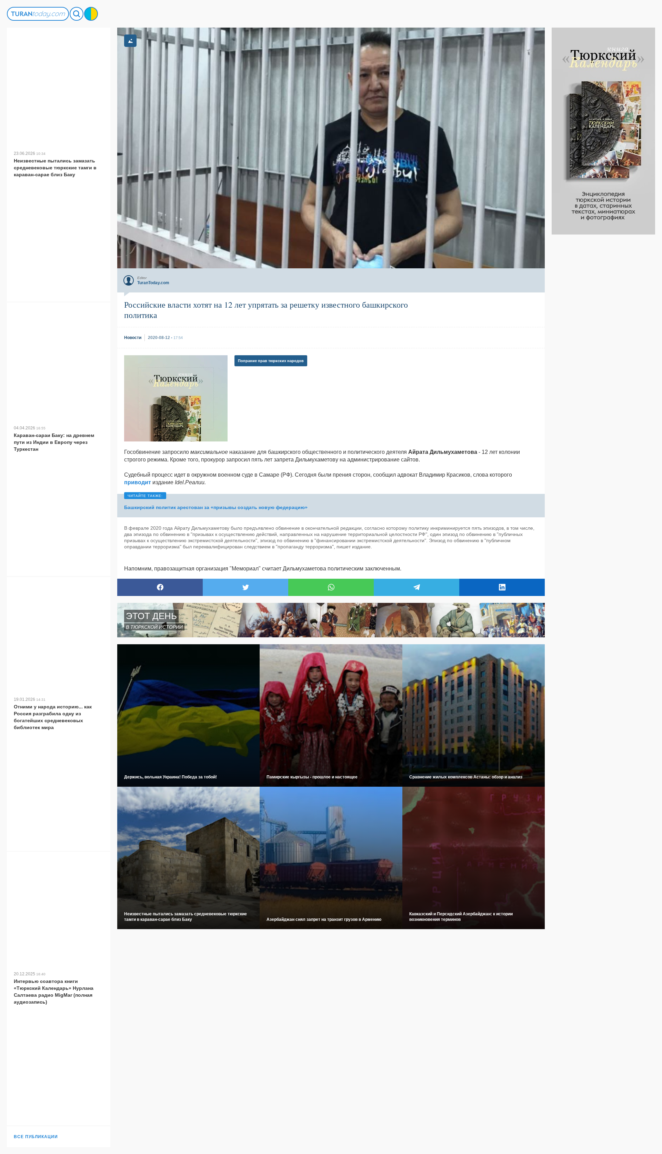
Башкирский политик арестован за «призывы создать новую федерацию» (216, 507)
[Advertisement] (603, 338)
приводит (137, 482)
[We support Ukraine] (91, 14)
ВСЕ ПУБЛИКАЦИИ (36, 1136)
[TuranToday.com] (38, 14)
